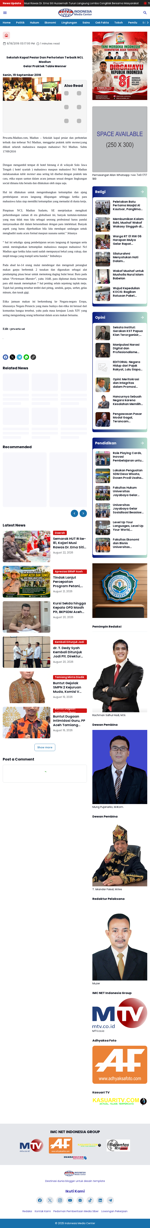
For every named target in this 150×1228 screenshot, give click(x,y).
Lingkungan (69, 22)
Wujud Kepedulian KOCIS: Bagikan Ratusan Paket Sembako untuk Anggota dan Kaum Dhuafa (127, 292)
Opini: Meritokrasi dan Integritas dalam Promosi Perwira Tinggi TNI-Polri (127, 383)
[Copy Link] (33, 357)
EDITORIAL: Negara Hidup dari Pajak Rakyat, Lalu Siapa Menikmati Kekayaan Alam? (126, 366)
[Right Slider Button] (146, 22)
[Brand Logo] (31, 1145)
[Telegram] (19, 357)
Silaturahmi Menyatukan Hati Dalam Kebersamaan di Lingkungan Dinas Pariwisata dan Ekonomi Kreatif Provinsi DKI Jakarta (128, 257)
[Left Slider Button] (74, 513)
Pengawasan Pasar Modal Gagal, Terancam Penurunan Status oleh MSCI (127, 417)
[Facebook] (5, 357)
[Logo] (75, 1173)
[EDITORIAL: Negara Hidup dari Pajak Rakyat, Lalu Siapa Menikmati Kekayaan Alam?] (102, 367)
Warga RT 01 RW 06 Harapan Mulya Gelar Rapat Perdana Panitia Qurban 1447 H (127, 240)
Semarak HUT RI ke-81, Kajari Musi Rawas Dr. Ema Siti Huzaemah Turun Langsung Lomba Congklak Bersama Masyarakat (69, 543)
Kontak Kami (43, 1211)
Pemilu (132, 22)
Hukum (34, 22)
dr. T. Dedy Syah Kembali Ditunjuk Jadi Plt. (69, 642)
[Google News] (80, 1200)
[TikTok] (90, 1200)
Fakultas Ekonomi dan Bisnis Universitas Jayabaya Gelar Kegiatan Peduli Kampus (126, 543)
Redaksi (27, 1211)
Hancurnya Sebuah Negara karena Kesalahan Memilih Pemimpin (127, 400)
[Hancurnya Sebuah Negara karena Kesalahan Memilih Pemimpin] (102, 402)
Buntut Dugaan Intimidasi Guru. (65, 710)
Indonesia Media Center (80, 1223)
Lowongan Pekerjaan (114, 1211)
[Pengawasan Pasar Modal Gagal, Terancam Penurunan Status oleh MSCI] (102, 419)
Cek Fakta (102, 22)
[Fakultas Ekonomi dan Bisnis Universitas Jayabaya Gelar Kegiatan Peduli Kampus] (102, 545)
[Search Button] (145, 12)
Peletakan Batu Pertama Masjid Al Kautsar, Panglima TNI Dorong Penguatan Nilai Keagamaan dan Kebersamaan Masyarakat (126, 205)
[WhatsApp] (26, 357)
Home (7, 22)
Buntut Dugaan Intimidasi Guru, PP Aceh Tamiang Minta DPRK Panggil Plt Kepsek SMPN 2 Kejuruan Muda (69, 720)
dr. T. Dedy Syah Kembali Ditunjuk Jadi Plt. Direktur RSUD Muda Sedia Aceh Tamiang (68, 652)
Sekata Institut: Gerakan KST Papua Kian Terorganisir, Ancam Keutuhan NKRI (128, 331)
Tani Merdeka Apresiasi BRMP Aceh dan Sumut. (69, 571)
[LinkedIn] (100, 1200)
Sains (86, 22)
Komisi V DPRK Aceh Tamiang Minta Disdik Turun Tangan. (69, 677)
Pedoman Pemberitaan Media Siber (76, 1211)
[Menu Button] (5, 12)
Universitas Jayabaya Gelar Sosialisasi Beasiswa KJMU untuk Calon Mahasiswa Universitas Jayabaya (128, 508)
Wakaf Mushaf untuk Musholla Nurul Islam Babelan (128, 274)
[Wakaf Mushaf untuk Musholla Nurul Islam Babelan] (102, 276)
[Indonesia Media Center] (75, 12)
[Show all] (142, 192)
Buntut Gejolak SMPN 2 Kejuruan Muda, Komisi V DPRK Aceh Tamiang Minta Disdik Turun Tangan (67, 687)
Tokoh (118, 22)
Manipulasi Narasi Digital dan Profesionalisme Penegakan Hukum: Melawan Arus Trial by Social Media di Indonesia (127, 348)
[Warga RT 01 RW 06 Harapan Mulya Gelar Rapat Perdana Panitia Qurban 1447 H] (102, 242)
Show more (44, 747)
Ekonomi (50, 22)
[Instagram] (60, 1200)
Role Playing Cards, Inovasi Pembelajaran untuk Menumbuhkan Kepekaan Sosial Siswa (128, 457)
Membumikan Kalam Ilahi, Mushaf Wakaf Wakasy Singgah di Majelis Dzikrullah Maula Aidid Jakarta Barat (128, 223)
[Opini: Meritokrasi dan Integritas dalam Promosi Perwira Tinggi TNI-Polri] (102, 385)
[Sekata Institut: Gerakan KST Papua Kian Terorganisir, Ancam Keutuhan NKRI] (102, 333)
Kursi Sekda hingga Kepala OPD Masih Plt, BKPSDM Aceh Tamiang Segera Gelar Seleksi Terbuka (69, 607)
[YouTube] (70, 1200)
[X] (12, 357)
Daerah (60, 533)
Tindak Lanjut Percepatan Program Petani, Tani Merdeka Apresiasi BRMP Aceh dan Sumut (67, 581)
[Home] (6, 35)
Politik (20, 22)
